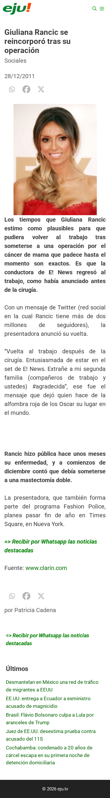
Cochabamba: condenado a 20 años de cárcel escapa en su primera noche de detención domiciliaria (49, 755)
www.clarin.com (46, 567)
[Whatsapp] (11, 89)
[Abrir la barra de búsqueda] (94, 9)
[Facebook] (26, 89)
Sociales (15, 60)
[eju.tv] (17, 9)
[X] (41, 89)
